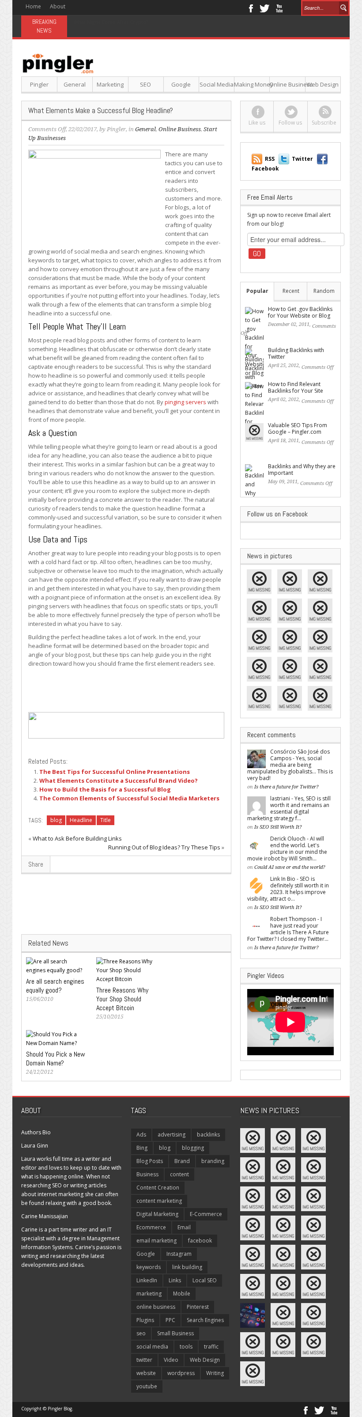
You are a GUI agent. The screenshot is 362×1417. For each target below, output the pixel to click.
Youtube (279, 7)
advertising (171, 1134)
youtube (146, 1386)
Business (147, 1174)
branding (212, 1161)
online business (155, 1307)
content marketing (159, 1201)
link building (187, 1267)
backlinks (208, 1134)
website (146, 1373)
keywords (148, 1267)
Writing (215, 1373)
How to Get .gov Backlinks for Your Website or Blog (300, 312)
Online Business (287, 84)
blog (56, 820)
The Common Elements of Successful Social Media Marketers (129, 798)
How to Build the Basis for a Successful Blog (105, 789)
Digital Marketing (157, 1214)
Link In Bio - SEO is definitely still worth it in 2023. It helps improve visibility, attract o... (288, 888)
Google (181, 84)
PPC (170, 1320)
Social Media (217, 84)
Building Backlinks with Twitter (296, 353)
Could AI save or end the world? (289, 867)
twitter (144, 1360)
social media (152, 1346)
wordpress (181, 1373)
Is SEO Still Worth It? (278, 827)
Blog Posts (149, 1161)
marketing (149, 1293)
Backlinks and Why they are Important (302, 469)
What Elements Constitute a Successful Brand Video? (118, 780)
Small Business (175, 1333)
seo (141, 1333)
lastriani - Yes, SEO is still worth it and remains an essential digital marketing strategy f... (289, 808)
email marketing (156, 1240)
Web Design (322, 84)
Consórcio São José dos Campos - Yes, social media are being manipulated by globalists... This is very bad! (290, 765)
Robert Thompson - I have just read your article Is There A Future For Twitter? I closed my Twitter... (288, 929)
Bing (141, 1148)
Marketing (110, 84)
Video (171, 1360)
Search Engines (205, 1320)
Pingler (39, 84)
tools (186, 1346)
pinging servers (185, 402)
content (179, 1174)
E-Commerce (206, 1214)
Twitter (264, 7)
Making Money (252, 84)
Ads (141, 1134)
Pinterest (198, 1307)
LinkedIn (146, 1280)
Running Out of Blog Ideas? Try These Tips (164, 847)
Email (184, 1227)
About (57, 6)
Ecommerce (151, 1227)
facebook (200, 1240)
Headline (81, 820)
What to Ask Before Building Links (77, 838)
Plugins (145, 1320)
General (75, 84)
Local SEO (204, 1280)
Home (33, 6)
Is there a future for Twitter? (286, 787)
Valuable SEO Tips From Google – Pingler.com (297, 428)
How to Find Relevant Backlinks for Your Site (295, 387)
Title (105, 820)
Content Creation (157, 1187)
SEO (145, 84)
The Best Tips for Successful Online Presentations (114, 772)
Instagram (179, 1254)
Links (175, 1280)
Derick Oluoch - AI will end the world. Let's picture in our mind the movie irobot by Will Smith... (287, 848)
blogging (193, 1148)
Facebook (250, 7)
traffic (211, 1346)
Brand (182, 1161)
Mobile (181, 1293)
